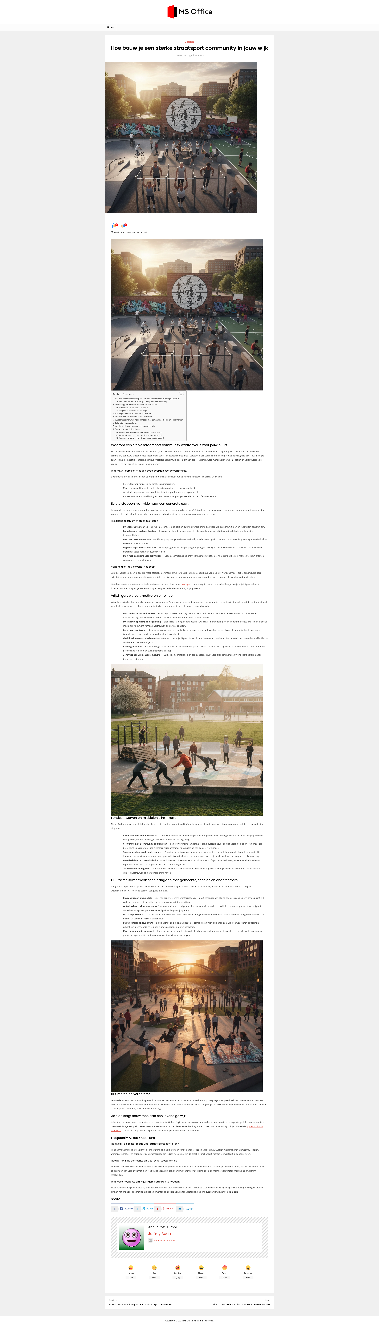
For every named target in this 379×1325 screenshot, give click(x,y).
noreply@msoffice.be (164, 1240)
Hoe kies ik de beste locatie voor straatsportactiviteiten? (140, 432)
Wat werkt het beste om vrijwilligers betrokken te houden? (141, 438)
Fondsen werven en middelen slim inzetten (133, 416)
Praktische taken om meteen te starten (133, 408)
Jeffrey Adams (197, 55)
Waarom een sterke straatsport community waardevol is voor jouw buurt (147, 398)
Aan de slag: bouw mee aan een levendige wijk (135, 426)
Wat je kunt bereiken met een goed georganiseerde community (143, 402)
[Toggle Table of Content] (180, 394)
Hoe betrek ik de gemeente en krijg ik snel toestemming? (140, 435)
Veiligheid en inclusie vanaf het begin (133, 410)
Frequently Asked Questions (127, 429)
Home (110, 27)
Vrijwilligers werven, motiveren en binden (133, 413)
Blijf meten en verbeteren (126, 423)
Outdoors (189, 41)
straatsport (185, 584)
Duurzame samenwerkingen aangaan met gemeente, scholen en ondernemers (149, 420)
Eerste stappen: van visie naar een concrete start (136, 404)
